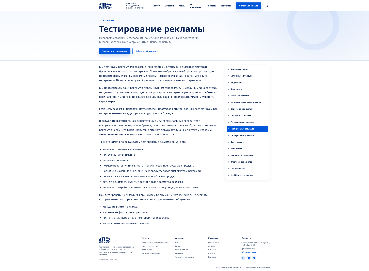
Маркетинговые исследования (155, 242)
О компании (213, 242)
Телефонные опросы (151, 253)
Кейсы (182, 5)
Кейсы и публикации (146, 51)
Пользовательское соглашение (258, 267)
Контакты (226, 5)
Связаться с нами (248, 5)
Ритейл (178, 246)
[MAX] (254, 258)
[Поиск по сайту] (266, 5)
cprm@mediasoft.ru (249, 248)
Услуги (156, 5)
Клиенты (212, 250)
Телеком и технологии (184, 257)
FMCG (177, 242)
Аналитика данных (150, 246)
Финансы (179, 253)
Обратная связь (248, 252)
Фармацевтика (181, 250)
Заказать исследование (114, 51)
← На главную (106, 20)
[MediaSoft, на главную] (110, 240)
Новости (211, 5)
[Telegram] (249, 258)
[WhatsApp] (243, 258)
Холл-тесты (147, 250)
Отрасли (169, 5)
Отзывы (211, 246)
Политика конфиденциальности (228, 267)
